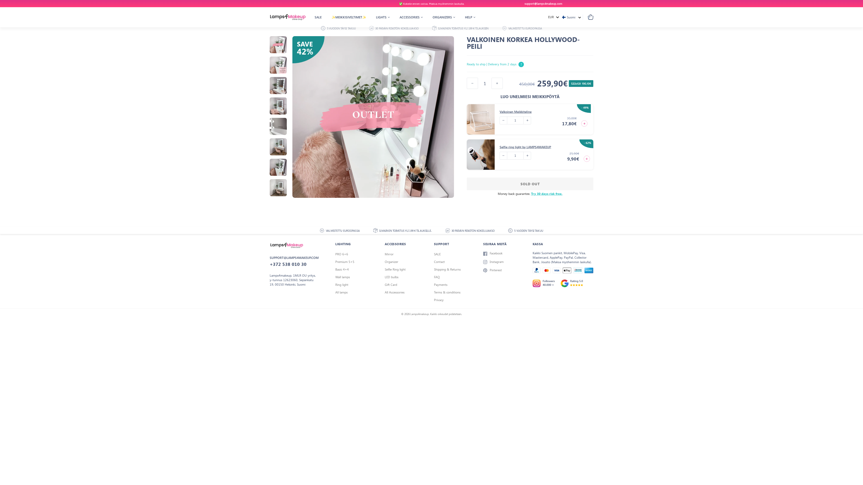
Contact (439, 262)
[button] (571, 17)
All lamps (341, 292)
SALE (437, 254)
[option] (431, 4)
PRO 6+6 (341, 254)
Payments (440, 284)
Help (469, 17)
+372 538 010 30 (288, 264)
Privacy (439, 300)
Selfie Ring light (395, 269)
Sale (318, 17)
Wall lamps (342, 277)
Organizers (443, 17)
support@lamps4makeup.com (543, 3)
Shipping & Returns (447, 269)
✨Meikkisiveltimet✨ (348, 17)
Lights (381, 17)
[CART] (588, 17)
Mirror (389, 254)
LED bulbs (391, 277)
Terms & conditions (447, 292)
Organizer (391, 262)
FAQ (437, 277)
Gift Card (391, 284)
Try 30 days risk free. (547, 194)
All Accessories (395, 292)
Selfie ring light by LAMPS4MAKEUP (525, 147)
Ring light (341, 284)
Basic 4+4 (342, 269)
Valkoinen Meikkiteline (516, 112)
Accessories (410, 17)
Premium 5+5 (344, 262)
